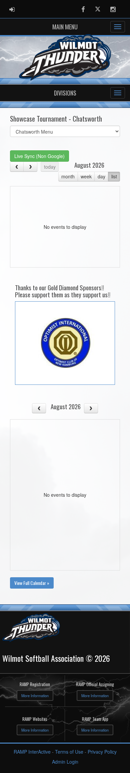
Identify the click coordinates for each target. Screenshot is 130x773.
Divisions (65, 93)
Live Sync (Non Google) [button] (39, 156)
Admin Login (65, 761)
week (86, 176)
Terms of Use (69, 751)
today (50, 166)
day (101, 176)
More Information (35, 695)
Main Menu (65, 26)
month (68, 176)
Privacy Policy (102, 751)
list (114, 176)
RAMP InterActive (32, 751)
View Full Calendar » (31, 582)
